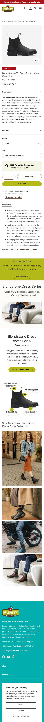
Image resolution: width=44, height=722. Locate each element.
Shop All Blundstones (20, 370)
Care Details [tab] (7, 205)
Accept (20, 704)
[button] (35, 8)
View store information (13, 197)
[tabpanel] (22, 230)
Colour (4, 138)
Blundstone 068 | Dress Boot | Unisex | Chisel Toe (21, 21)
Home (4, 21)
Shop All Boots (22, 276)
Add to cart (29, 176)
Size (3, 150)
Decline (21, 710)
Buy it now (22, 184)
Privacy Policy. (20, 698)
